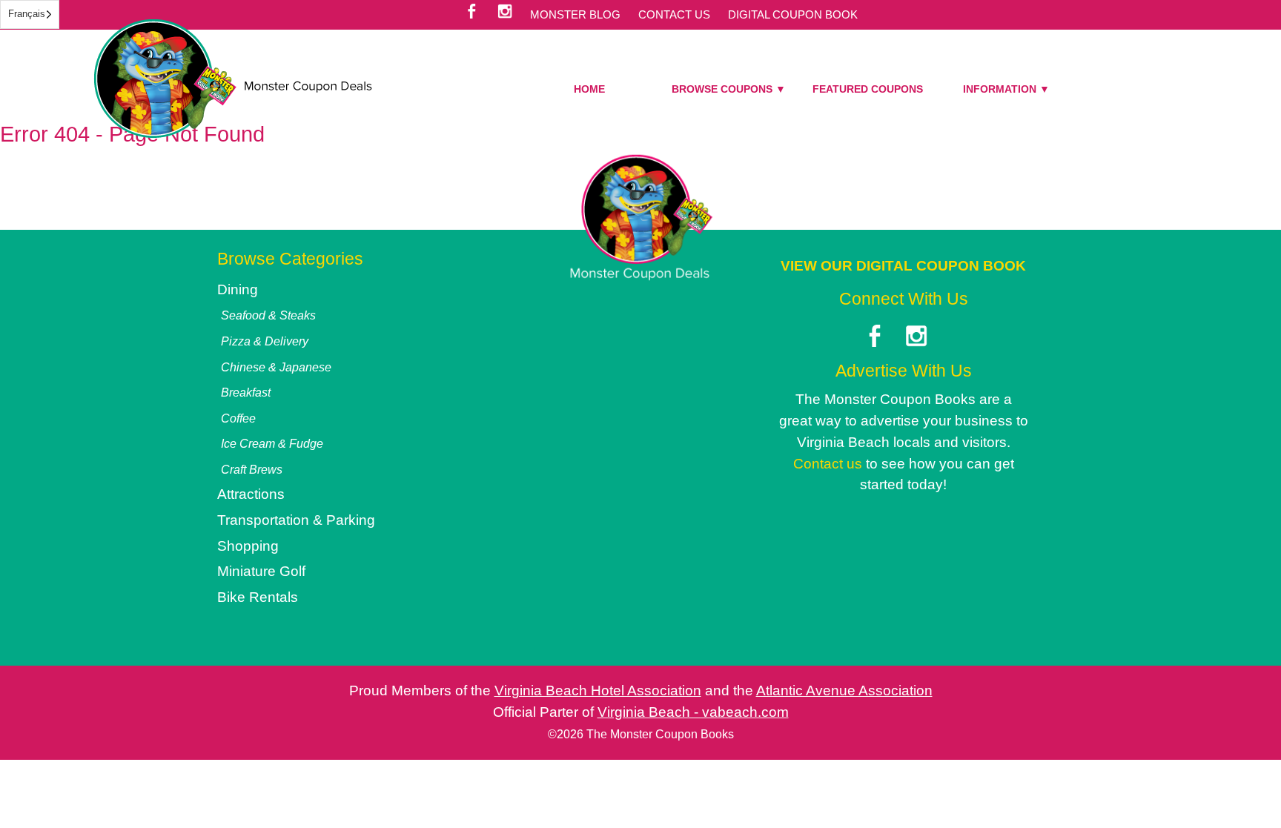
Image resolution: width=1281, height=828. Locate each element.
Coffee (238, 418)
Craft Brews (251, 469)
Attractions (251, 494)
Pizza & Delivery (264, 341)
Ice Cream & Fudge (272, 443)
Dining (237, 289)
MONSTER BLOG (575, 14)
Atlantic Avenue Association (844, 690)
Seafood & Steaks (268, 315)
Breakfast (246, 392)
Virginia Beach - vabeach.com (693, 712)
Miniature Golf (261, 571)
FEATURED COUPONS (867, 89)
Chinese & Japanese (276, 367)
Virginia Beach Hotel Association (597, 690)
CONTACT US (674, 14)
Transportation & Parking (296, 520)
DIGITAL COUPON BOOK (793, 14)
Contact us (827, 463)
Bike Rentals (257, 597)
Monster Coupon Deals (233, 79)
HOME (589, 89)
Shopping (248, 546)
